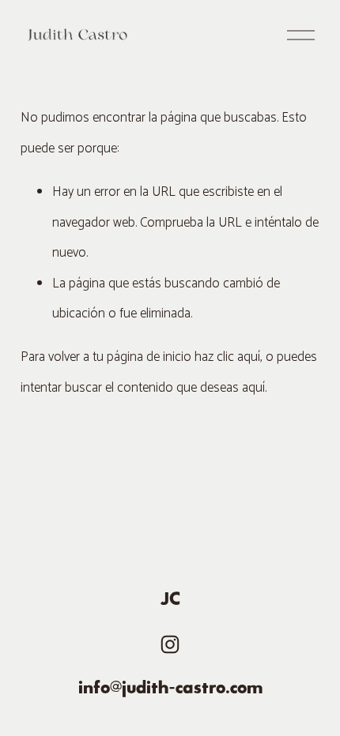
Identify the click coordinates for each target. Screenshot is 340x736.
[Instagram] (170, 644)
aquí (253, 388)
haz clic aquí (227, 357)
